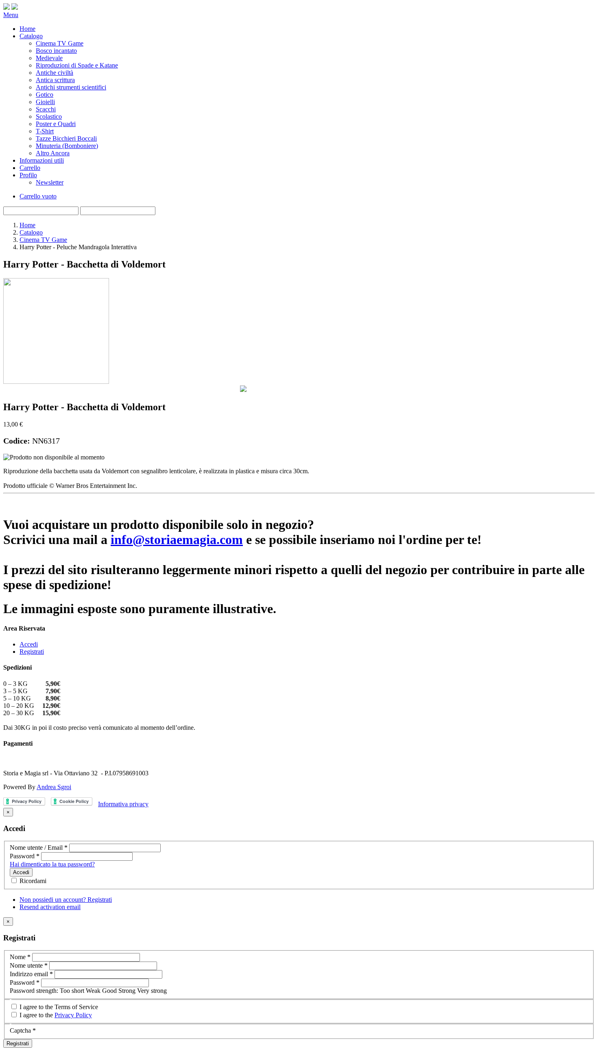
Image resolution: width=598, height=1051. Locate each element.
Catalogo (31, 232)
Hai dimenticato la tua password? (52, 864)
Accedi (29, 644)
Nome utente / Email (39, 847)
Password (24, 856)
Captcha (23, 1030)
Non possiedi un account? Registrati (66, 899)
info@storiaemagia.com (177, 539)
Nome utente (29, 965)
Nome (20, 956)
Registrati (32, 651)
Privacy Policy (73, 1015)
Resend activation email (50, 906)
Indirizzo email (31, 973)
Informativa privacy (123, 804)
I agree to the (55, 1015)
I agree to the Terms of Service (58, 1006)
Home (27, 225)
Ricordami (32, 880)
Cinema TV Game (43, 239)
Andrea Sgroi (54, 786)
